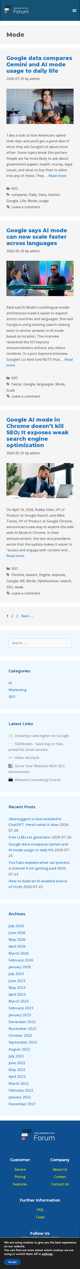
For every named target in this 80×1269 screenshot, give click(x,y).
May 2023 (17, 987)
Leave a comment (25, 207)
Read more (57, 175)
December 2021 (22, 1103)
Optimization (48, 581)
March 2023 (19, 1001)
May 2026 (17, 939)
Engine (44, 574)
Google (12, 200)
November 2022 (22, 1028)
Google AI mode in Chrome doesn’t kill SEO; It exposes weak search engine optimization (37, 432)
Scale (10, 390)
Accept (12, 1262)
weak (19, 587)
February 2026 (21, 960)
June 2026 (17, 932)
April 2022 (17, 1076)
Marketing (17, 689)
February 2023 (21, 1007)
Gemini (54, 194)
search (65, 581)
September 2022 (23, 1042)
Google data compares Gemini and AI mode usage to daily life (39, 64)
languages (45, 384)
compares (19, 194)
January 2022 (20, 1097)
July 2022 (16, 1056)
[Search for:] (40, 642)
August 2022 (19, 1049)
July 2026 (16, 925)
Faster (16, 384)
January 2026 (20, 966)
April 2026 (17, 946)
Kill (22, 581)
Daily (33, 194)
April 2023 (17, 994)
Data (42, 194)
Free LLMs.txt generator (30, 837)
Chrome (17, 574)
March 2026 (19, 953)
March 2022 (19, 1083)
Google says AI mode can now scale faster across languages (36, 236)
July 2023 (16, 973)
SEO (14, 188)
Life (23, 200)
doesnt (31, 574)
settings (47, 1254)
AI (10, 682)
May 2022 (17, 1069)
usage (44, 200)
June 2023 (17, 980)
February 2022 (21, 1090)
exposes (58, 574)
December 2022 (22, 1021)
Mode (32, 200)
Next (27, 616)
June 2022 (17, 1062)
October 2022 (20, 1035)
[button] (74, 10)
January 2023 (20, 1014)
